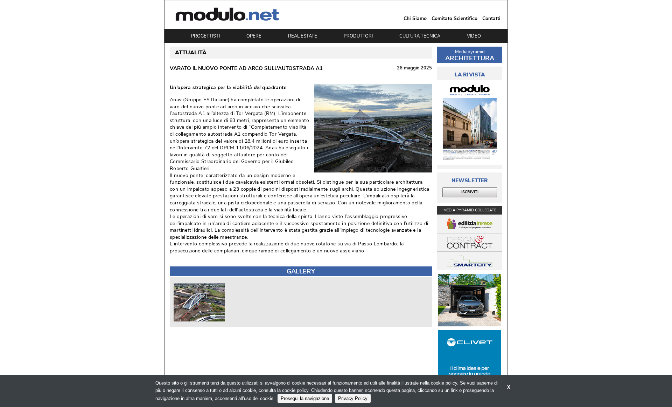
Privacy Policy (353, 398)
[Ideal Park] (469, 300)
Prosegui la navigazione (305, 398)
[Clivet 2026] (469, 356)
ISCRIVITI (469, 192)
